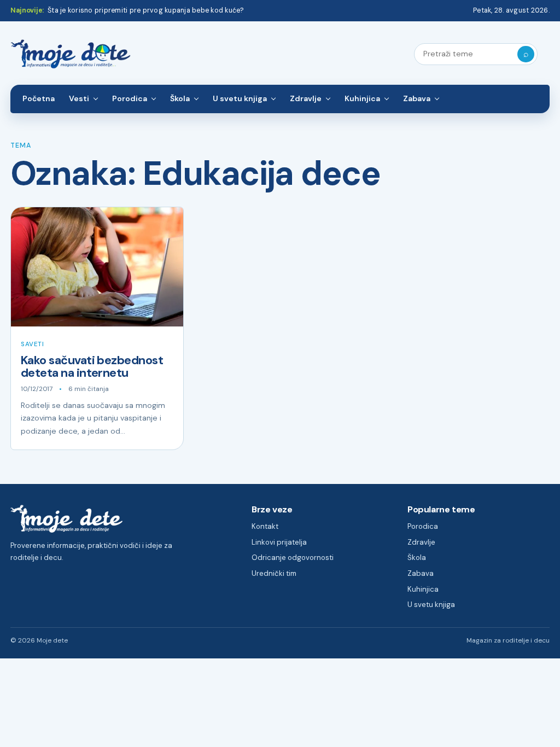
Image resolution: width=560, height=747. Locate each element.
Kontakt (265, 526)
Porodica (129, 98)
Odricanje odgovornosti (293, 557)
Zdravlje (306, 98)
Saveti (32, 344)
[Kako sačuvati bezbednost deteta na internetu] (97, 266)
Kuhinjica (362, 98)
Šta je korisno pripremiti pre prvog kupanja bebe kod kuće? (146, 10)
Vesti (79, 98)
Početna (38, 98)
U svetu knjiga (240, 98)
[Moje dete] (70, 54)
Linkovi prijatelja (279, 542)
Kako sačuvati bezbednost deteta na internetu (92, 367)
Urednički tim (274, 573)
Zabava (416, 98)
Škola (180, 98)
